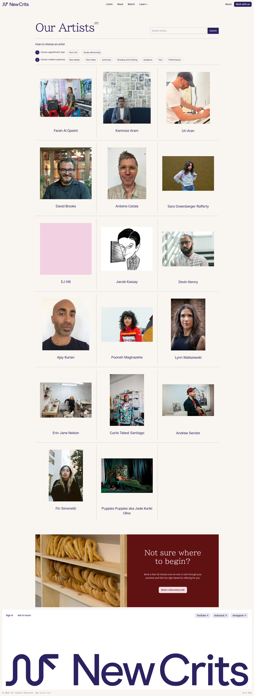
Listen (109, 4)
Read (120, 4)
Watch (131, 4)
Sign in (9, 615)
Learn (142, 4)
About (228, 4)
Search (213, 30)
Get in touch (24, 615)
